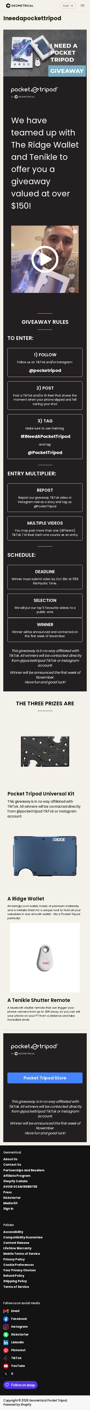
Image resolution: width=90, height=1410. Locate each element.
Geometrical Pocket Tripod (48, 1400)
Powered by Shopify (17, 1405)
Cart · (68, 5)
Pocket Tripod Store (45, 1078)
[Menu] (82, 5)
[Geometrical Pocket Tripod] (20, 5)
